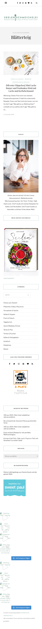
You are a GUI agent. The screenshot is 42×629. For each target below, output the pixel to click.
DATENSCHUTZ (8, 615)
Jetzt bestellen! (9, 278)
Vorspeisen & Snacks (21, 82)
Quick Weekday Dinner (12, 326)
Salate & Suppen (9, 314)
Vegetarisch (8, 322)
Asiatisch (7, 341)
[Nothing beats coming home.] (5, 517)
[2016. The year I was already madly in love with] (5, 549)
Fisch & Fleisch (17, 78)
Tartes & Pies (8, 330)
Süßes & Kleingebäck (11, 337)
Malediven (7, 345)
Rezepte (28, 78)
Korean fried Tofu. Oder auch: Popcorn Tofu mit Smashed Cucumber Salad (21, 439)
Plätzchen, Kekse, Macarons (14, 307)
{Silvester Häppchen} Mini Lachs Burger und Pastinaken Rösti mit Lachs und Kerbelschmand (21, 88)
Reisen (6, 349)
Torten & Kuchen (10, 334)
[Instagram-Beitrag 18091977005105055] (5, 538)
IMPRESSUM (25, 613)
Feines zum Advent (10, 303)
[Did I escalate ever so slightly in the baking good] (5, 528)
